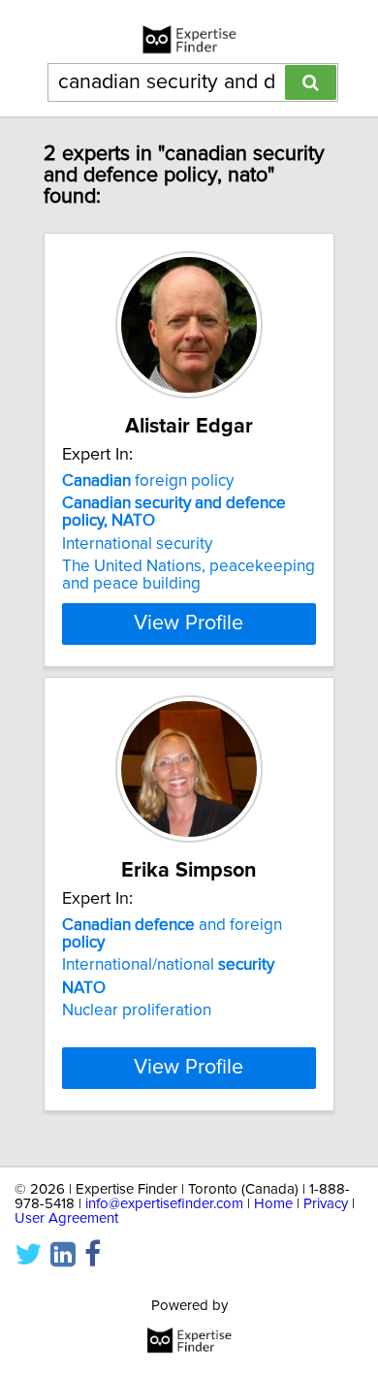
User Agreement (66, 1218)
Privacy (325, 1204)
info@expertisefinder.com (164, 1204)
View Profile (188, 623)
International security (137, 544)
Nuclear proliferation (136, 1010)
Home (273, 1204)
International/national (168, 965)
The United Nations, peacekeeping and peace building (188, 575)
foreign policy (148, 481)
